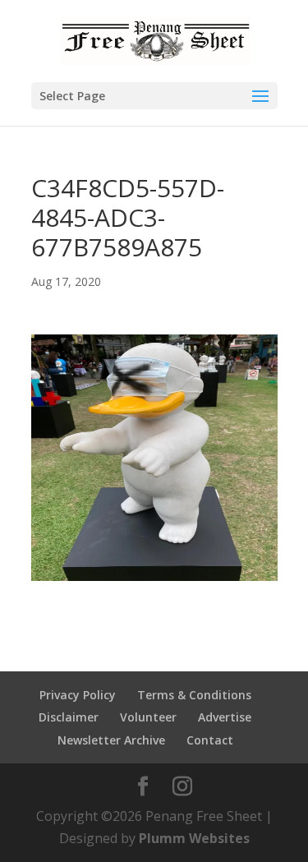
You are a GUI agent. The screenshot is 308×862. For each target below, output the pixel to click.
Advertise (224, 717)
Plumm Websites (194, 838)
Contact (209, 740)
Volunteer (148, 717)
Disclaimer (69, 717)
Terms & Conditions (194, 695)
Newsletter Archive (111, 740)
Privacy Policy (77, 695)
